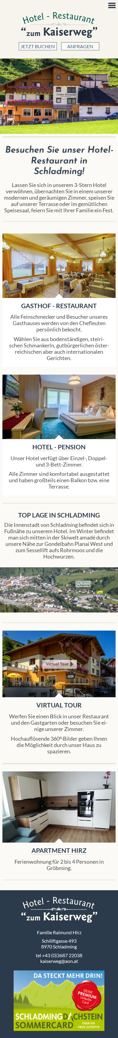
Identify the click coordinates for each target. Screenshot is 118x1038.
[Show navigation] (112, 5)
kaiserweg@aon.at (59, 961)
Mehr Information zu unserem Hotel (59, 406)
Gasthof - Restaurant (59, 305)
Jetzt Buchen (38, 46)
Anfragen (80, 46)
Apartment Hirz (59, 807)
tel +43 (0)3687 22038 (59, 955)
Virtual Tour (59, 664)
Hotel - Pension (59, 447)
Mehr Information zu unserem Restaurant (59, 265)
